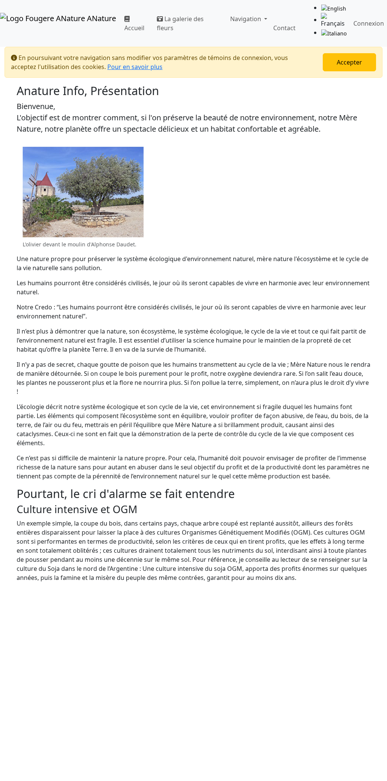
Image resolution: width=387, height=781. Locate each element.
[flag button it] (334, 33)
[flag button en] (334, 8)
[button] (247, 18)
